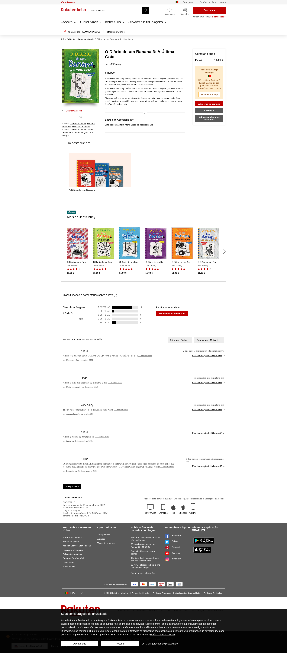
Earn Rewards (68, 2)
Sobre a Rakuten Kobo (73, 537)
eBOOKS (67, 22)
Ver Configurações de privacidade (160, 643)
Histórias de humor (81, 126)
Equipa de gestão (71, 541)
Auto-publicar (103, 534)
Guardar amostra (74, 111)
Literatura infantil (78, 123)
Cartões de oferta (208, 2)
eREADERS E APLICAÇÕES (146, 22)
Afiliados (101, 539)
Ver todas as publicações (143, 573)
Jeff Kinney (114, 64)
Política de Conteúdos (213, 593)
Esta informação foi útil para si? (207, 355)
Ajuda (223, 2)
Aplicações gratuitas (72, 554)
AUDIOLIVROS (89, 22)
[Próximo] (224, 251)
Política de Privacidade (162, 593)
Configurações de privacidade (187, 593)
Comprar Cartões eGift (73, 558)
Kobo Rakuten (73, 10)
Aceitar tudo (79, 643)
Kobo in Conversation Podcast (77, 546)
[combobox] (180, 340)
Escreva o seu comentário (172, 313)
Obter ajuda (68, 562)
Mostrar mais (145, 355)
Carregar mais (72, 486)
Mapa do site (69, 566)
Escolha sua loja (209, 94)
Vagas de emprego (106, 543)
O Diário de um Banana (82, 190)
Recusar (120, 643)
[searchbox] (119, 10)
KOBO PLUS (113, 22)
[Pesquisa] (145, 10)
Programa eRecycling (73, 550)
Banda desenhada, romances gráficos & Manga (77, 132)
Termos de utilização (140, 593)
